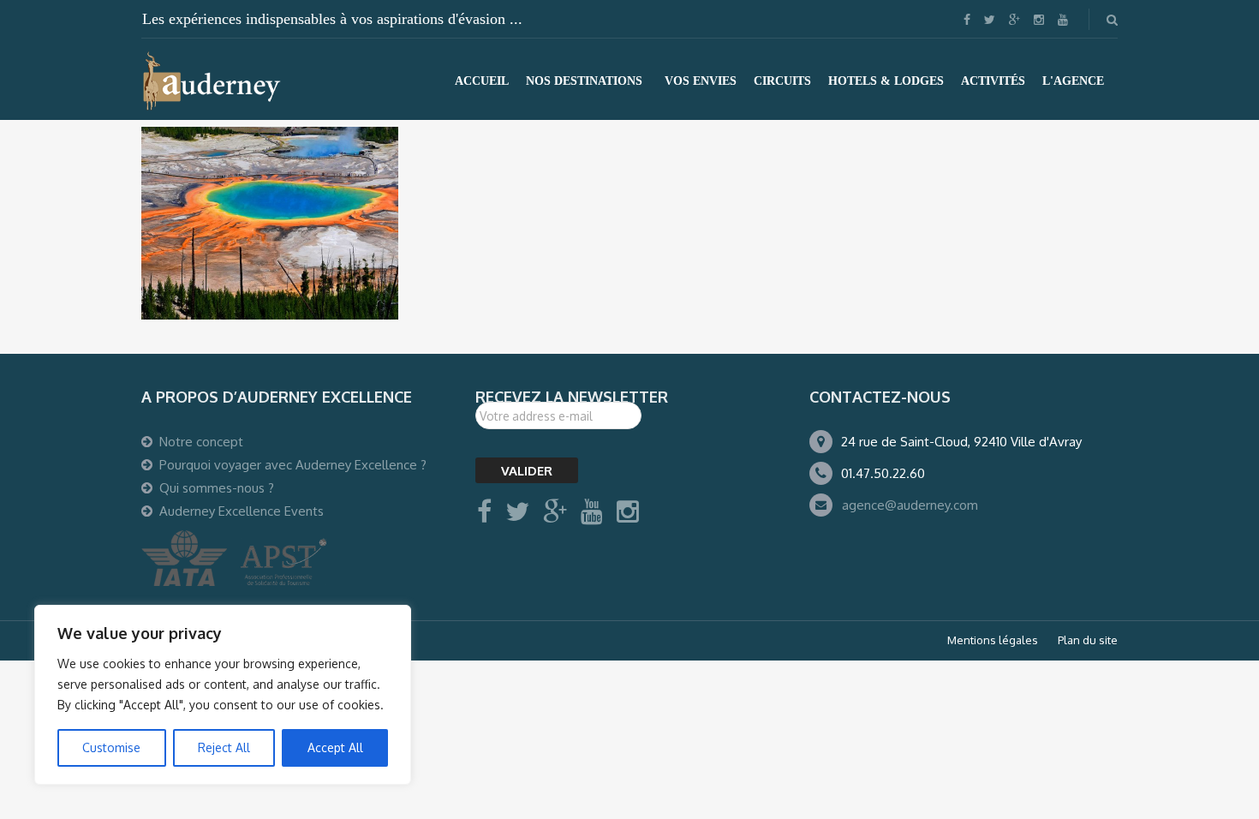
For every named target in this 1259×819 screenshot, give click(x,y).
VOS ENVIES (701, 81)
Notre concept (201, 441)
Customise (111, 747)
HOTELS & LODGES (886, 81)
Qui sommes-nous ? (216, 488)
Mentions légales (992, 640)
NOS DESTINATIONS (584, 81)
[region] (222, 695)
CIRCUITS (782, 81)
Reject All (224, 747)
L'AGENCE (1073, 81)
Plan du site (1088, 640)
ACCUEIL (482, 81)
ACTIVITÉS (993, 81)
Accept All (335, 747)
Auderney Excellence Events (241, 511)
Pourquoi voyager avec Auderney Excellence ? (293, 465)
